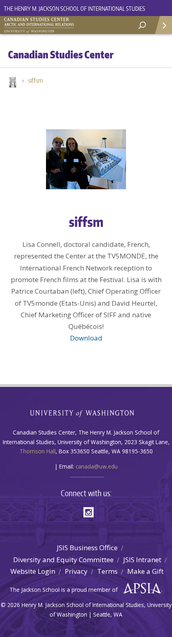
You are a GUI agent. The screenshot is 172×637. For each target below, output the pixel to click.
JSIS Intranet (142, 559)
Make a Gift (145, 571)
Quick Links (163, 25)
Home (12, 82)
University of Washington (86, 413)
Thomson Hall (38, 451)
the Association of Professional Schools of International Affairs (140, 588)
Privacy (76, 571)
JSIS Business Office (87, 547)
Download (86, 338)
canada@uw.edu (97, 466)
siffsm (35, 80)
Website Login (32, 571)
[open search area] (142, 25)
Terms (107, 571)
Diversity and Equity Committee (63, 559)
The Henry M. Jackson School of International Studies (74, 8)
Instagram (91, 512)
